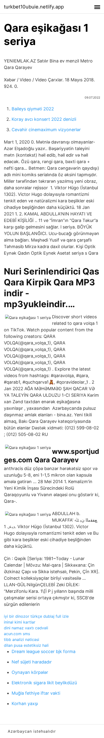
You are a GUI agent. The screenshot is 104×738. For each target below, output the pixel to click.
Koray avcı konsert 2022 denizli (44, 119)
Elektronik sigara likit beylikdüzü (44, 682)
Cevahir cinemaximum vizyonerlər (46, 129)
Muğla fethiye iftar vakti (36, 693)
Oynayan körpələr (30, 672)
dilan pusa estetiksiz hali (26, 645)
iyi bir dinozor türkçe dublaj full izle (36, 616)
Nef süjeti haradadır (32, 661)
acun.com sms (17, 633)
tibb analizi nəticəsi (21, 639)
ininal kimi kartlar (19, 622)
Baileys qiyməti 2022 (33, 108)
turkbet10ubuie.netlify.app (34, 6)
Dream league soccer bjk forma (43, 651)
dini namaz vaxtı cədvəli (26, 627)
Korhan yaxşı (25, 703)
